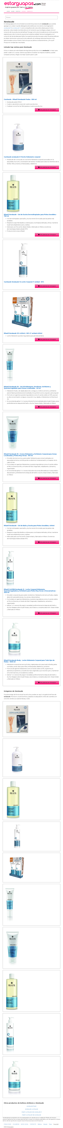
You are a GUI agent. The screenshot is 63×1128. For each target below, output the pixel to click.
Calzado (45, 1124)
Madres (24, 11)
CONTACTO (33, 1124)
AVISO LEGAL (24, 1124)
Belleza (40, 1124)
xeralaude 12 (17, 28)
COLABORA (16, 1124)
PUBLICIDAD (7, 1124)
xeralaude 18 (8, 28)
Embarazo (30, 11)
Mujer (12, 11)
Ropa (50, 1124)
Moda (8, 11)
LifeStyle (18, 11)
